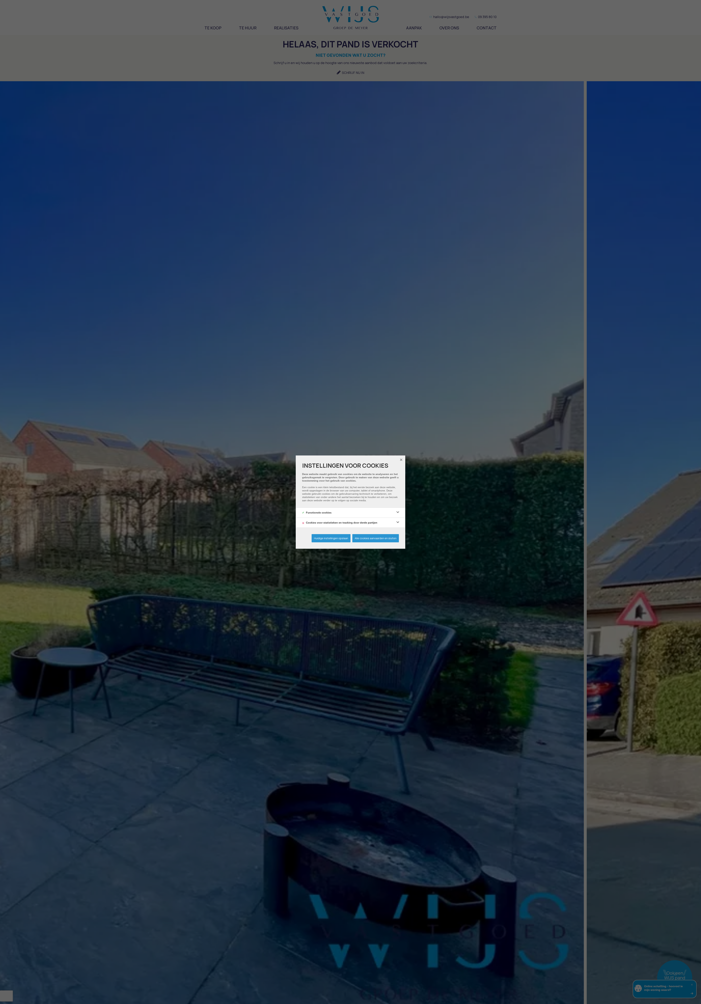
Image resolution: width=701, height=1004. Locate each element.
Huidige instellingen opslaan (331, 538)
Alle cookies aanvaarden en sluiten (376, 538)
